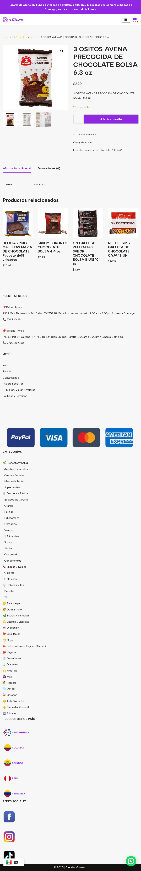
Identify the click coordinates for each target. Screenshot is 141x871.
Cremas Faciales (14, 475)
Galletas (9, 572)
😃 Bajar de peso (13, 603)
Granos (8, 505)
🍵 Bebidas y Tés (13, 585)
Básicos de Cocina (16, 499)
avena (87, 150)
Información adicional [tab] (17, 168)
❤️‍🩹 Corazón (10, 695)
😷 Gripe (8, 640)
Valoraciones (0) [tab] (49, 168)
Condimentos (12, 560)
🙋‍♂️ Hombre (10, 682)
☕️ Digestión (11, 627)
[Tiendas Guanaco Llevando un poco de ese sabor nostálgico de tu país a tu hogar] (13, 19)
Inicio (5, 37)
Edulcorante (11, 518)
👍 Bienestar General (16, 707)
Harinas (8, 511)
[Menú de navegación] (126, 19)
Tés (6, 597)
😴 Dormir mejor (13, 609)
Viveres (9, 530)
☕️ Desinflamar (12, 658)
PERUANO (117, 150)
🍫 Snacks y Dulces (14, 566)
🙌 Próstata (10, 670)
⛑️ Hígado (9, 652)
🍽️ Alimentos (19, 37)
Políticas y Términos (15, 396)
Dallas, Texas (14, 307)
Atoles (33, 37)
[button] (62, 51)
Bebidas (9, 591)
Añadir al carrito (111, 119)
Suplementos (12, 487)
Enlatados (10, 524)
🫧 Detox (9, 688)
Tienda (7, 371)
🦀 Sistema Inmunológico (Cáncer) (24, 646)
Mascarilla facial (14, 481)
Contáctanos (11, 377)
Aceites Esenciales (16, 469)
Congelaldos (12, 554)
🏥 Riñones (10, 713)
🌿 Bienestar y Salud (15, 462)
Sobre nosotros (14, 383)
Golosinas (10, 579)
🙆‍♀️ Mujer (8, 676)
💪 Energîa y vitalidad (16, 621)
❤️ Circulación (11, 633)
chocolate (105, 150)
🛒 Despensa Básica (15, 493)
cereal (95, 150)
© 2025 (59, 867)
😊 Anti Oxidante (13, 701)
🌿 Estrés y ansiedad (16, 615)
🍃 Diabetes (10, 664)
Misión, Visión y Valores (20, 389)
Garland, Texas (15, 330)
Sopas (8, 542)
